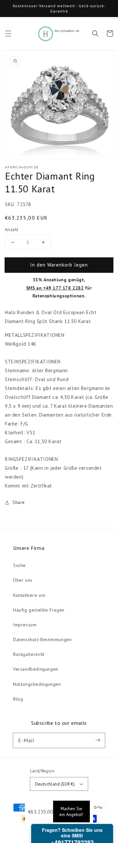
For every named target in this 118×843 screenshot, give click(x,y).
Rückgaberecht (29, 654)
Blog (18, 699)
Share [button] (18, 502)
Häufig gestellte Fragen (39, 610)
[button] (8, 33)
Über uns (22, 580)
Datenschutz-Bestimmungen (42, 639)
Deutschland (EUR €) (55, 784)
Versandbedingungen (35, 669)
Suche (19, 565)
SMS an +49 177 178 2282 (55, 288)
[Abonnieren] (97, 740)
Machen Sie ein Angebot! (71, 811)
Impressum (24, 625)
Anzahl (11, 229)
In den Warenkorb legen (59, 265)
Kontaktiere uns (29, 595)
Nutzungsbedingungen (37, 684)
